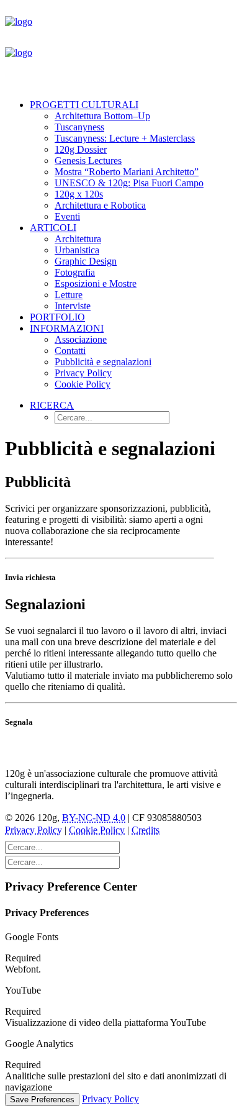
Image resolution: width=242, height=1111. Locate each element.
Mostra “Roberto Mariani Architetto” (127, 171)
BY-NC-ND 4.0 (93, 817)
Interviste (73, 306)
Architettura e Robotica (100, 205)
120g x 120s (79, 194)
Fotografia (75, 272)
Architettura (78, 239)
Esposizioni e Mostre (96, 283)
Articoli (53, 227)
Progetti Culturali (84, 104)
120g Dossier (81, 149)
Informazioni (67, 328)
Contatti (70, 350)
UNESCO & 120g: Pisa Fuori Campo (129, 183)
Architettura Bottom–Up (102, 116)
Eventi (67, 216)
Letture (69, 294)
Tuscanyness (79, 127)
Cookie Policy (82, 384)
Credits (145, 830)
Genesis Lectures (88, 160)
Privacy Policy (83, 373)
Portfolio (57, 317)
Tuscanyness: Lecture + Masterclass (125, 138)
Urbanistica (77, 250)
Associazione (81, 339)
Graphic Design (86, 261)
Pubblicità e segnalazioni (103, 361)
